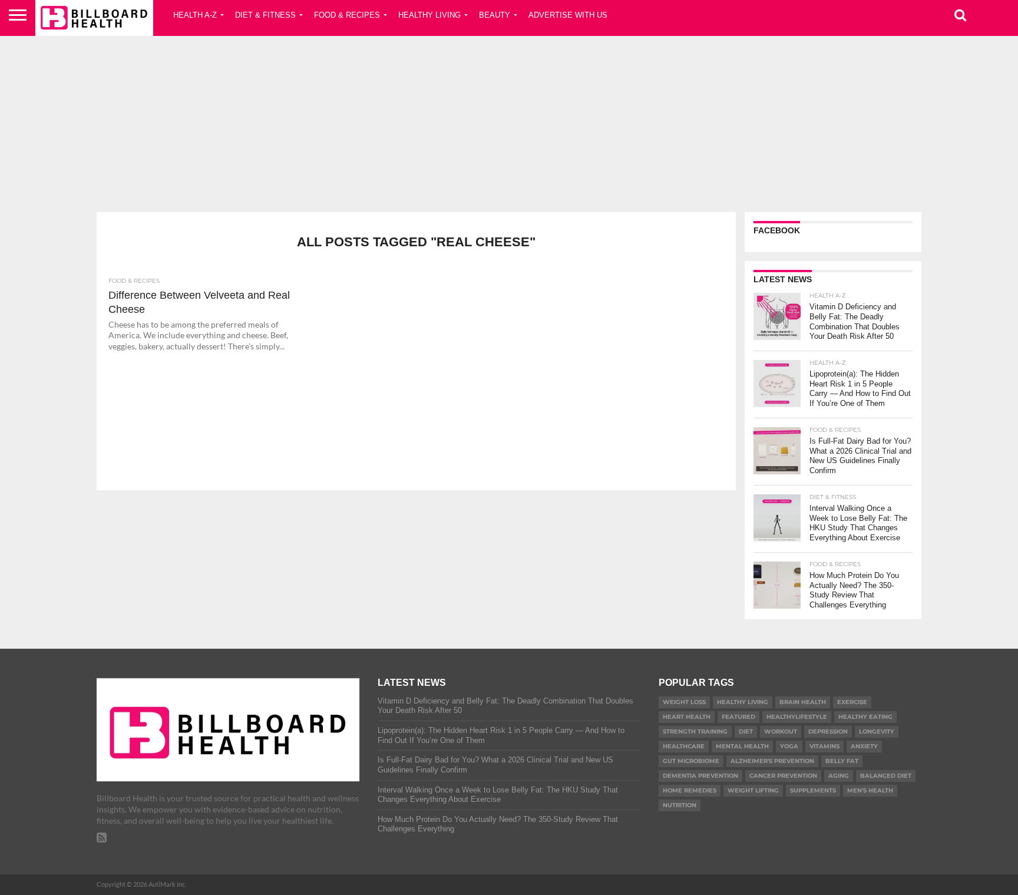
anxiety (864, 746)
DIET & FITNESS (265, 15)
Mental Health (742, 746)
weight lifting (753, 790)
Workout (780, 731)
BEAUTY (494, 15)
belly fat (841, 761)
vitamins (824, 746)
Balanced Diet (885, 776)
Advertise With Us (567, 15)
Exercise (852, 702)
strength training (695, 731)
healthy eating (865, 717)
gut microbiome (691, 761)
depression (828, 731)
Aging (838, 776)
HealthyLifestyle (796, 717)
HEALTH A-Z (195, 15)
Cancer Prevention (783, 776)
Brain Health (802, 702)
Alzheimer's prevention (772, 761)
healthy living (742, 702)
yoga (789, 746)
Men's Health (870, 790)
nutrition (679, 805)
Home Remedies (689, 790)
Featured (738, 717)
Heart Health (686, 717)
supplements (813, 790)
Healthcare (684, 746)
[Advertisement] (509, 120)
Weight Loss (684, 702)
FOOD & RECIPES (347, 15)
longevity (876, 731)
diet (746, 731)
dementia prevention (700, 776)
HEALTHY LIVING (429, 15)
